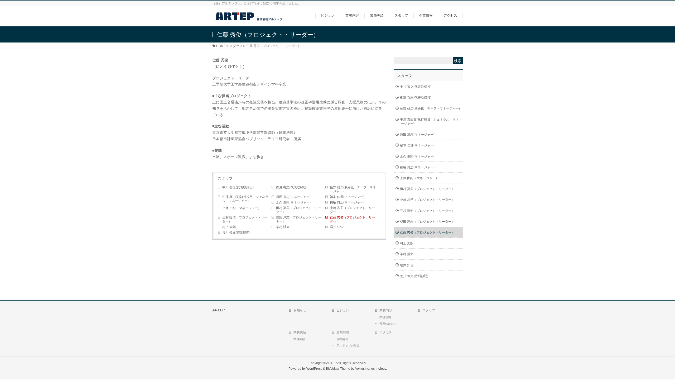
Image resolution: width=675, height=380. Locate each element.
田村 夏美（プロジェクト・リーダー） (298, 210)
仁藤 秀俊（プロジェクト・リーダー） (352, 219)
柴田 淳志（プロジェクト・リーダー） (298, 219)
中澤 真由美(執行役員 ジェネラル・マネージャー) (245, 199)
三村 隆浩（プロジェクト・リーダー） (244, 219)
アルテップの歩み (348, 345)
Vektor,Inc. (362, 368)
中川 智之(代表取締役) (238, 187)
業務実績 (299, 332)
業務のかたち (388, 323)
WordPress (314, 368)
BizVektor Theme (338, 368)
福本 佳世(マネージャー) (347, 197)
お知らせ (299, 310)
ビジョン (342, 310)
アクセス (385, 332)
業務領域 (385, 317)
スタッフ (225, 178)
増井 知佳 (336, 227)
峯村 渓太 (283, 227)
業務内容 (385, 310)
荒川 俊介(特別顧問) (236, 232)
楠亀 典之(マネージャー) (347, 202)
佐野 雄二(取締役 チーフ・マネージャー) (353, 189)
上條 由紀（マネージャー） (241, 208)
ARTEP (331, 363)
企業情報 (342, 332)
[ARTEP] (249, 19)
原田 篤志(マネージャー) (293, 197)
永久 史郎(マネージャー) (293, 202)
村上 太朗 (229, 227)
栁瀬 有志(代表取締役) (291, 187)
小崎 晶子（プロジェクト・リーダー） (352, 210)
